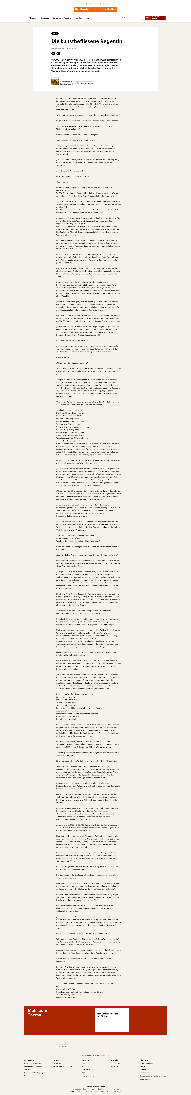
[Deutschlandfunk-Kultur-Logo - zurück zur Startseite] (95, 9)
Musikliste (78, 18)
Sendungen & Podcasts (62, 18)
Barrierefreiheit (145, 1079)
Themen (32, 18)
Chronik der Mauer (114, 1091)
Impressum (116, 1089)
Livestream (57, 1063)
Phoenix (94, 1091)
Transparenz (144, 1073)
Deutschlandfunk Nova (102, 4)
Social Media (115, 1066)
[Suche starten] (142, 18)
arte (102, 1091)
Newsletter (86, 1069)
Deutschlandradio (146, 1063)
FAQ (83, 1063)
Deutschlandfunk (86, 4)
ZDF (85, 1091)
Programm (45, 18)
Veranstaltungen (88, 1076)
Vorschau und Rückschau (33, 1063)
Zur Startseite (62, 1046)
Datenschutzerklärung (79, 1089)
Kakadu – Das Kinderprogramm (35, 1073)
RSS (83, 1073)
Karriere (143, 1069)
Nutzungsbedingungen (99, 1089)
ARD (79, 1091)
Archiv (88, 18)
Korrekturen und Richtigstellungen (153, 1076)
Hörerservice (115, 1063)
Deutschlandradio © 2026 (95, 1087)
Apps (84, 1066)
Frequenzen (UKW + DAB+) (62, 1066)
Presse (142, 1066)
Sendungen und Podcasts (33, 1066)
